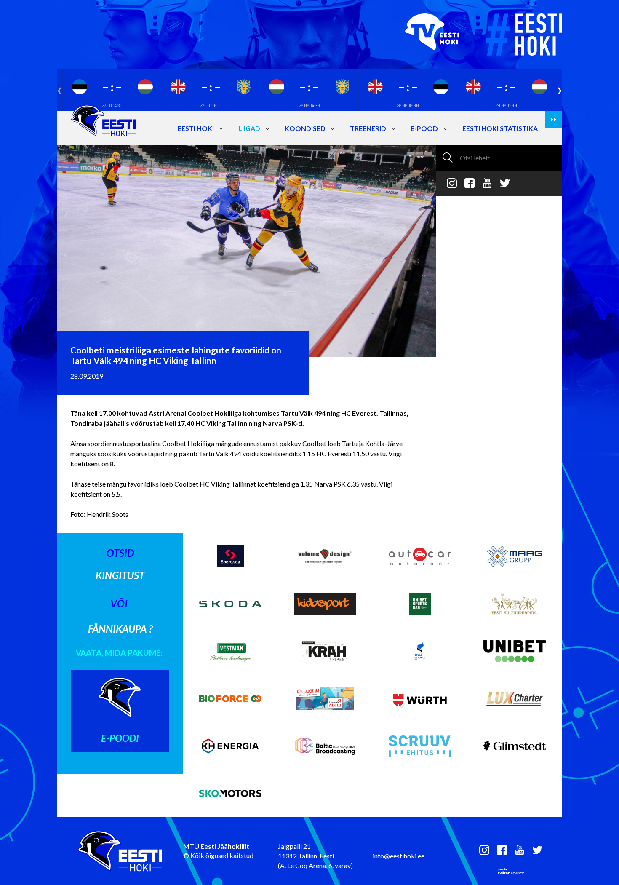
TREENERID (368, 128)
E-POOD (424, 128)
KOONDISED (305, 128)
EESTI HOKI (196, 128)
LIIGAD (249, 128)
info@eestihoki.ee (398, 856)
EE (554, 119)
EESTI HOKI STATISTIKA (500, 128)
